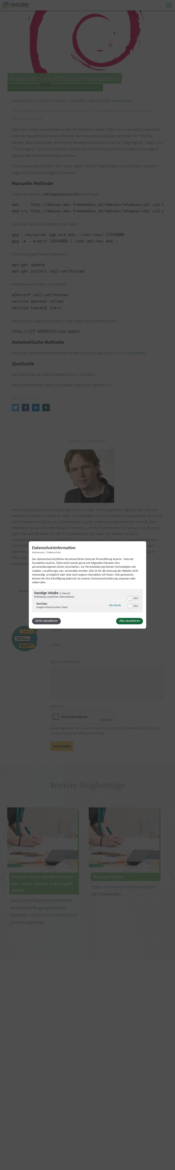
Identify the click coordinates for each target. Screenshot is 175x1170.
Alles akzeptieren (129, 621)
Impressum (38, 552)
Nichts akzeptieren (46, 621)
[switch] (134, 598)
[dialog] (87, 585)
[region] (87, 601)
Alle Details (115, 605)
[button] (130, 599)
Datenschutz (54, 552)
